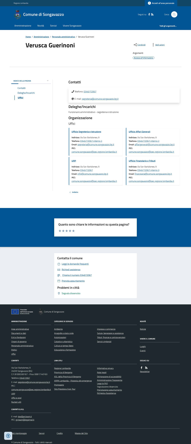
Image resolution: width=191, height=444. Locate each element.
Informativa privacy (105, 368)
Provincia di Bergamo (63, 372)
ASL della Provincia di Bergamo (67, 376)
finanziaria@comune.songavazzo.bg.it (153, 174)
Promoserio (59, 384)
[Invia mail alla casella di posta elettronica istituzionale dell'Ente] (34, 382)
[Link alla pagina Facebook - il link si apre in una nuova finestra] (149, 14)
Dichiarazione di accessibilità (109, 376)
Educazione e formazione (65, 349)
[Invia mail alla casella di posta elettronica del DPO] (25, 416)
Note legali (101, 372)
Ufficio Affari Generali (139, 131)
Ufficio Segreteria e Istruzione (86, 131)
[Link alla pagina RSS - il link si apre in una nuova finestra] (152, 14)
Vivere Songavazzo (72, 25)
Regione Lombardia (21, 3)
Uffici (13, 354)
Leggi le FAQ (102, 383)
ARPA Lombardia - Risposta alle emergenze (73, 380)
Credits (60, 433)
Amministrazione (22, 25)
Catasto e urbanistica (63, 341)
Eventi (143, 350)
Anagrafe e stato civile (64, 333)
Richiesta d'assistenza (106, 393)
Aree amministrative (20, 329)
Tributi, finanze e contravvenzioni (111, 337)
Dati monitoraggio (19, 433)
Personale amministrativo (63, 36)
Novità (40, 25)
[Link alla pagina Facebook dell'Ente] (141, 367)
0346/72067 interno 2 (91, 141)
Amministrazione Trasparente (109, 380)
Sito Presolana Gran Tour (64, 389)
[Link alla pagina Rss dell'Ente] (146, 367)
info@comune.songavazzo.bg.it (93, 174)
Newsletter (145, 371)
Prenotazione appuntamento (109, 389)
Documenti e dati (18, 333)
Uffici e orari (16, 397)
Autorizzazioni (60, 337)
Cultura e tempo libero (63, 345)
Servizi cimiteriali (104, 341)
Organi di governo (19, 341)
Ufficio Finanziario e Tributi (142, 161)
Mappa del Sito (81, 433)
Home (28, 36)
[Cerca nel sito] (173, 14)
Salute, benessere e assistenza (110, 333)
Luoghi (143, 346)
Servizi (53, 25)
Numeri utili (16, 402)
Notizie (143, 329)
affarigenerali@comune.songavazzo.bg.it (154, 144)
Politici (14, 349)
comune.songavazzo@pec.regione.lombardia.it (94, 151)
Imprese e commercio (106, 329)
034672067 (24, 378)
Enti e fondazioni (18, 337)
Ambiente (58, 329)
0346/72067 (90, 91)
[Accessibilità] (8, 436)
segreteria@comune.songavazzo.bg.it (100, 99)
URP (74, 161)
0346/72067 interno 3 (148, 170)
